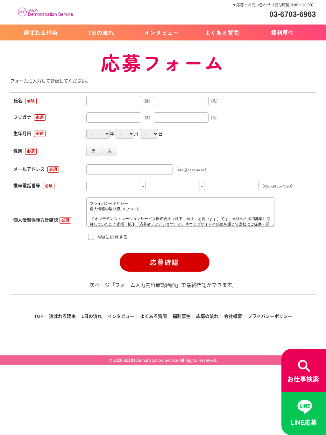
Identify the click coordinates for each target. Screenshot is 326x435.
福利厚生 (282, 32)
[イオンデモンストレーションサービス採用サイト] (47, 11)
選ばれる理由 (40, 32)
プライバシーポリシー (270, 316)
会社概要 (233, 316)
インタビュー (161, 32)
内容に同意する (112, 236)
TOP (38, 316)
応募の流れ (207, 316)
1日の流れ (101, 32)
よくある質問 (222, 32)
